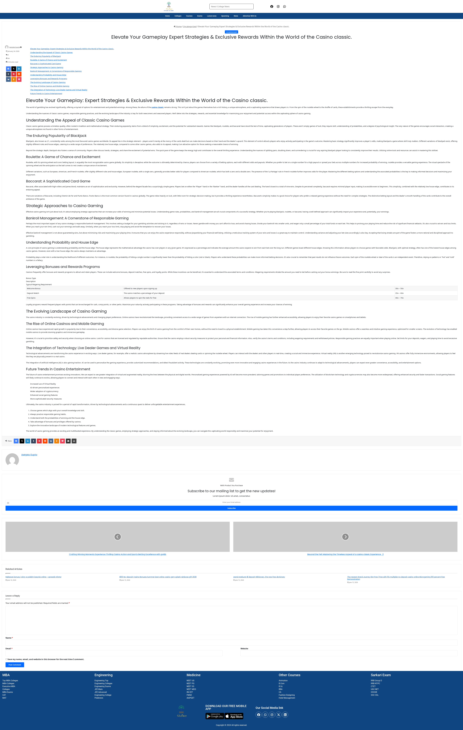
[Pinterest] (13, 74)
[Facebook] (8, 68)
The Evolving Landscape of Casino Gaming (47, 82)
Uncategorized (190, 26)
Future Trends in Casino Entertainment (46, 93)
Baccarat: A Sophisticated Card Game (45, 63)
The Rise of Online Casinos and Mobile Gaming (49, 86)
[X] (13, 68)
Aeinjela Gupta (14, 47)
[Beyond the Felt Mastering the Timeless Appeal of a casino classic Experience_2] (345, 537)
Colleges (178, 16)
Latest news (211, 16)
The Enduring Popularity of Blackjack (45, 56)
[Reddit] (19, 74)
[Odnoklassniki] (13, 79)
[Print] (74, 441)
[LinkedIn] (19, 68)
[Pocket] (19, 79)
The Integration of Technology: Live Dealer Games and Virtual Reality (58, 90)
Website (244, 648)
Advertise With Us (249, 16)
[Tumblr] (8, 74)
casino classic (157, 107)
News (236, 16)
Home (167, 16)
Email (9, 648)
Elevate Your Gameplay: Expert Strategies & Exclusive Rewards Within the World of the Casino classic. (72, 48)
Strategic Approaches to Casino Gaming (46, 67)
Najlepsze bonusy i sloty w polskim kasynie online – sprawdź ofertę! (33, 577)
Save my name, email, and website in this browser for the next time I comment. (46, 659)
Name (9, 638)
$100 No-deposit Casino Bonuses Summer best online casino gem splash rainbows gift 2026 (158, 577)
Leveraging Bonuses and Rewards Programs (48, 78)
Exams (199, 16)
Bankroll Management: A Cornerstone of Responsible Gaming (56, 71)
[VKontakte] (8, 79)
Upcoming (225, 16)
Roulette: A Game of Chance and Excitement (48, 60)
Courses (189, 16)
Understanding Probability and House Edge (48, 75)
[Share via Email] (68, 441)
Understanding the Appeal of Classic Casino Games (51, 52)
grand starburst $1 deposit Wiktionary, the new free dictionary (259, 577)
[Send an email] (21, 47)
